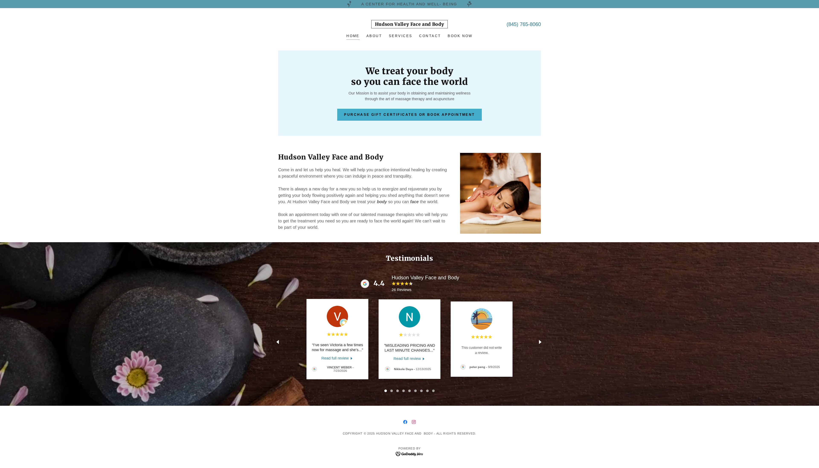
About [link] (374, 36)
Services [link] (400, 36)
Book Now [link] (460, 36)
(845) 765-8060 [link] (524, 24)
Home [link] (353, 36)
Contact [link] (430, 36)
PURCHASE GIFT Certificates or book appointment (409, 114)
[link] (409, 24)
